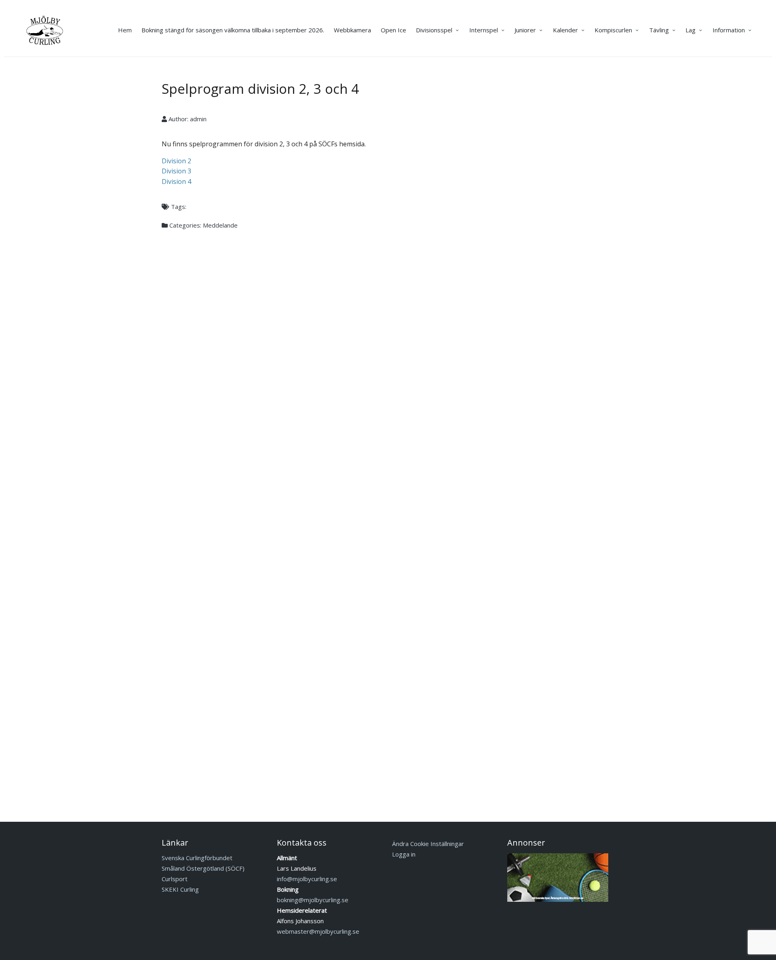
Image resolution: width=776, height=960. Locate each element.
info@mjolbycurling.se (307, 879)
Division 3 (176, 171)
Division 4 (176, 181)
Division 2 (176, 160)
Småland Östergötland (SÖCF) (203, 868)
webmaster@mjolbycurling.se (318, 931)
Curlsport (175, 879)
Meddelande (220, 225)
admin (198, 119)
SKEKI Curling (180, 889)
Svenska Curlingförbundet (197, 858)
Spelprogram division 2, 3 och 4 (260, 89)
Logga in (403, 854)
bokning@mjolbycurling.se (312, 900)
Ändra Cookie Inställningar (428, 844)
